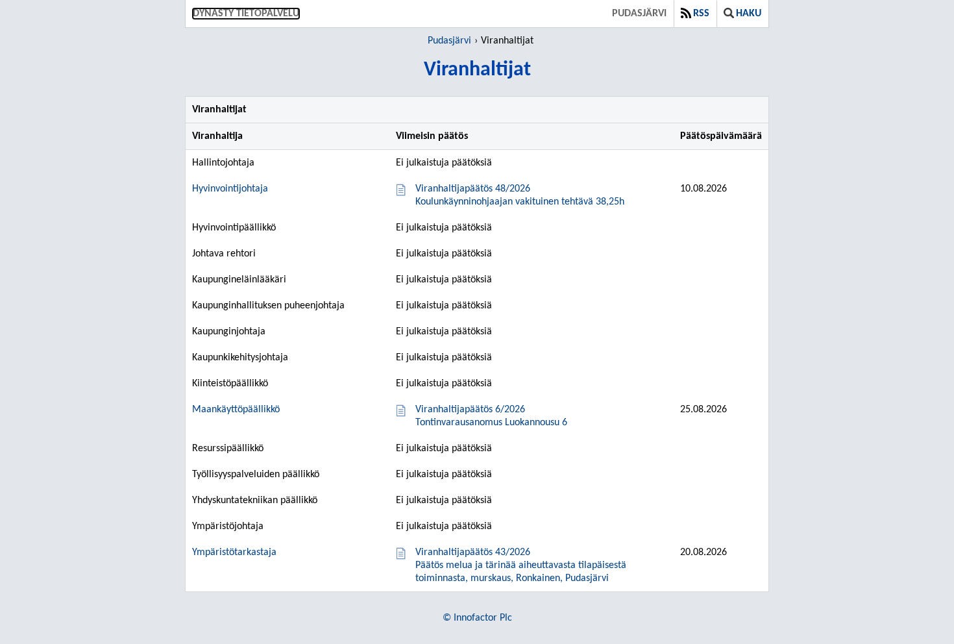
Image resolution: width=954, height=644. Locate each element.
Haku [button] (748, 13)
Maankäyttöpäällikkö (236, 409)
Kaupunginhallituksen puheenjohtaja (268, 306)
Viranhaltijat (507, 41)
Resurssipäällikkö (227, 448)
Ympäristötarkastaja (234, 552)
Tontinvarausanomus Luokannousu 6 (491, 416)
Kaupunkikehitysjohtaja (240, 358)
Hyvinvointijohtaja (230, 189)
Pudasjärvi (639, 13)
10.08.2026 (703, 189)
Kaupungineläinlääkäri (239, 280)
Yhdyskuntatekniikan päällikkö (254, 500)
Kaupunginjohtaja (228, 332)
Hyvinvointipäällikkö (234, 228)
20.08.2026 (703, 552)
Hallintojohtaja (223, 163)
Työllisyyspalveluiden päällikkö (255, 474)
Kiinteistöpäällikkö (230, 383)
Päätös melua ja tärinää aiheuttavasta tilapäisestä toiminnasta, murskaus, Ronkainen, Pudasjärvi (520, 565)
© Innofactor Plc (477, 618)
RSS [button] (701, 13)
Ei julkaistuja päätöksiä (444, 163)
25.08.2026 (703, 409)
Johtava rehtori (224, 254)
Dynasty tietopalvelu (246, 13)
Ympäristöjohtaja (227, 526)
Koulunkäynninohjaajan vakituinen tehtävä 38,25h (519, 195)
